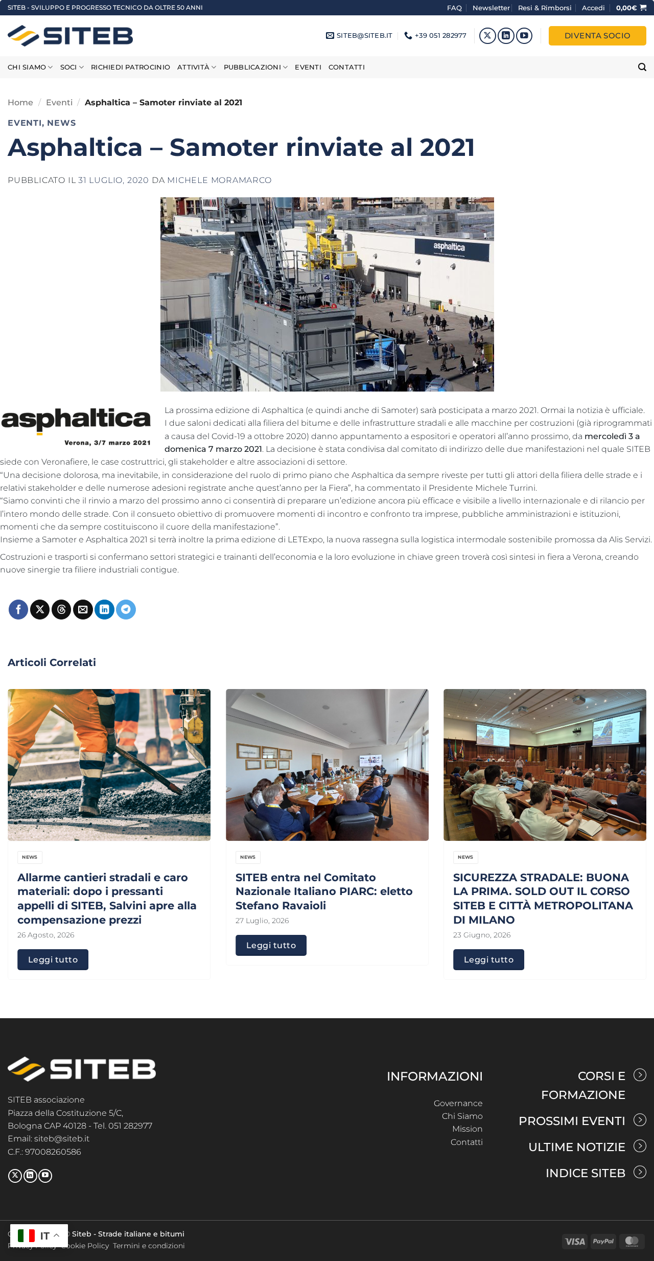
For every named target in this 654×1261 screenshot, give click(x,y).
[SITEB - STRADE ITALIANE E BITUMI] (70, 35)
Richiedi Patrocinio (130, 67)
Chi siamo (27, 67)
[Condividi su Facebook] (18, 610)
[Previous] (26, 809)
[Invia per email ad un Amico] (82, 610)
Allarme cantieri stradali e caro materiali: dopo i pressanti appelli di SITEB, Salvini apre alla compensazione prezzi (107, 898)
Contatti (347, 67)
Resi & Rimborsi (545, 8)
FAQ (455, 8)
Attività (193, 67)
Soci (68, 67)
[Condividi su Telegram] (125, 610)
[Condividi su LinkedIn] (104, 610)
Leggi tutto (53, 959)
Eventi (308, 67)
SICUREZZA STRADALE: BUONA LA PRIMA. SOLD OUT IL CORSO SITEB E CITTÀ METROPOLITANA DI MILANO (543, 898)
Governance (458, 1103)
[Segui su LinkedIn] (506, 36)
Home (20, 102)
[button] (593, 7)
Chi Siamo (462, 1116)
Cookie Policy (85, 1245)
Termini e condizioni (149, 1245)
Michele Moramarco (219, 180)
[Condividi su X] (40, 610)
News (61, 123)
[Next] (628, 809)
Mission (467, 1129)
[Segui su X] (487, 36)
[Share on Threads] (61, 610)
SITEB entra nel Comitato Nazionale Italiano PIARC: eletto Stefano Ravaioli (324, 891)
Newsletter (491, 8)
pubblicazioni (252, 67)
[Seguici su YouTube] (524, 36)
